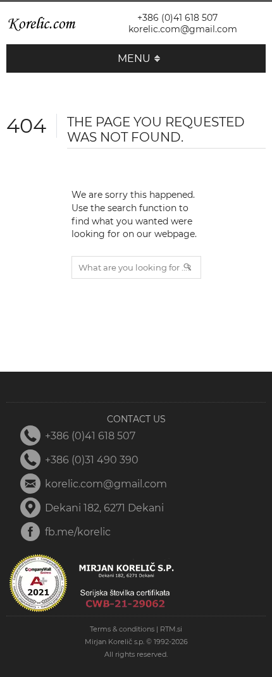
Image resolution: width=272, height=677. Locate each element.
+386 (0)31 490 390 (92, 460)
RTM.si (171, 629)
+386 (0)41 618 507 (177, 17)
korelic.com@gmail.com (182, 29)
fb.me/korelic (78, 532)
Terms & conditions (122, 629)
